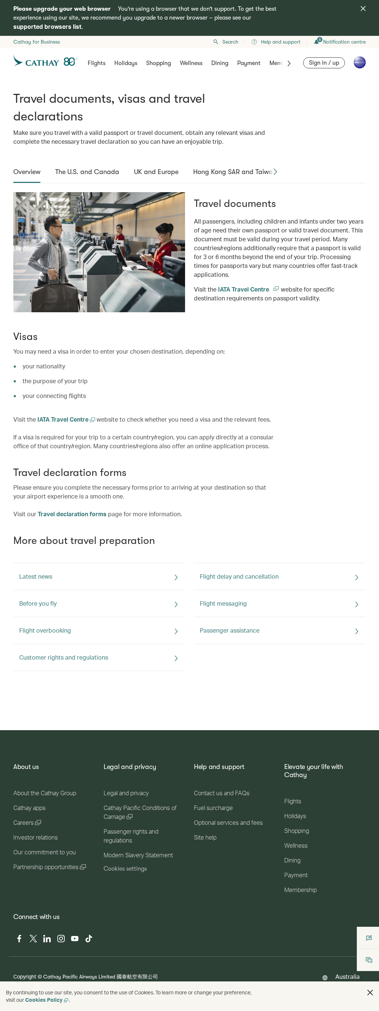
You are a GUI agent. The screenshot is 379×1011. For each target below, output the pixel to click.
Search (230, 42)
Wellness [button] (191, 63)
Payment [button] (249, 63)
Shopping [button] (158, 63)
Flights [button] (96, 63)
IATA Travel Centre (248, 289)
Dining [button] (219, 63)
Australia (347, 976)
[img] (363, 8)
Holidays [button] (125, 63)
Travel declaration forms (72, 514)
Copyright (24, 976)
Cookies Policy (44, 1000)
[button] (275, 172)
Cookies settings (125, 868)
